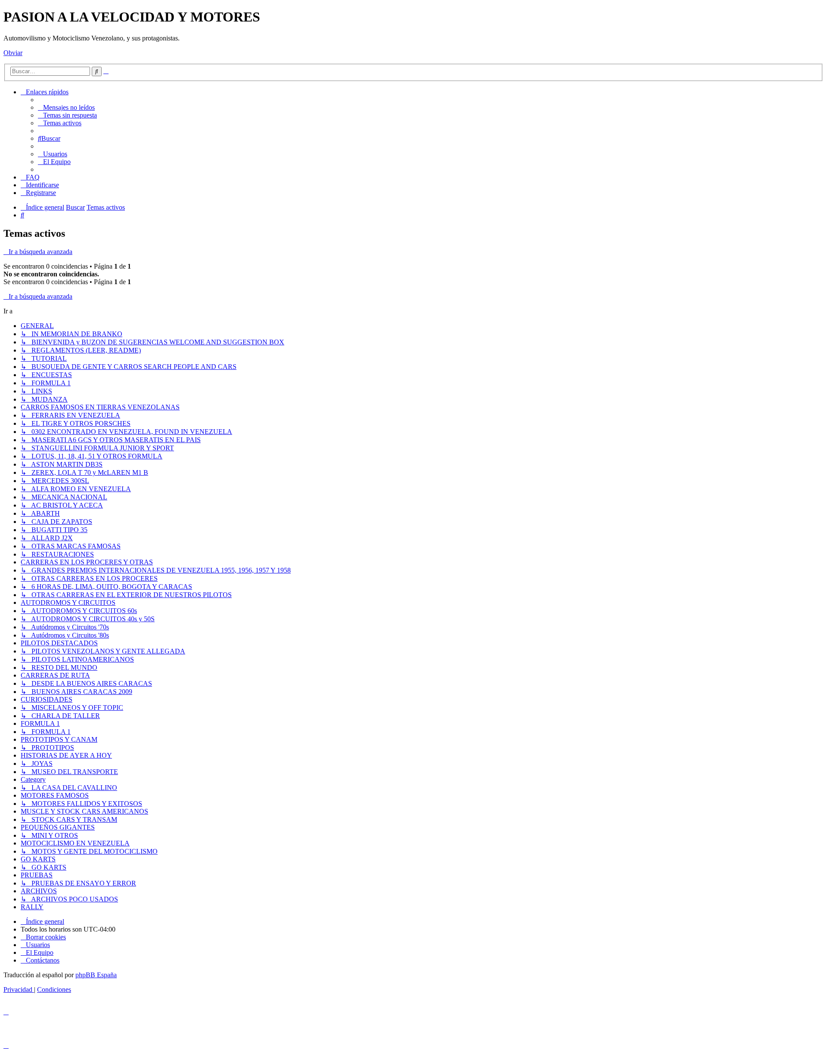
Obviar (12, 52)
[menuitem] (66, 107)
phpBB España (96, 975)
